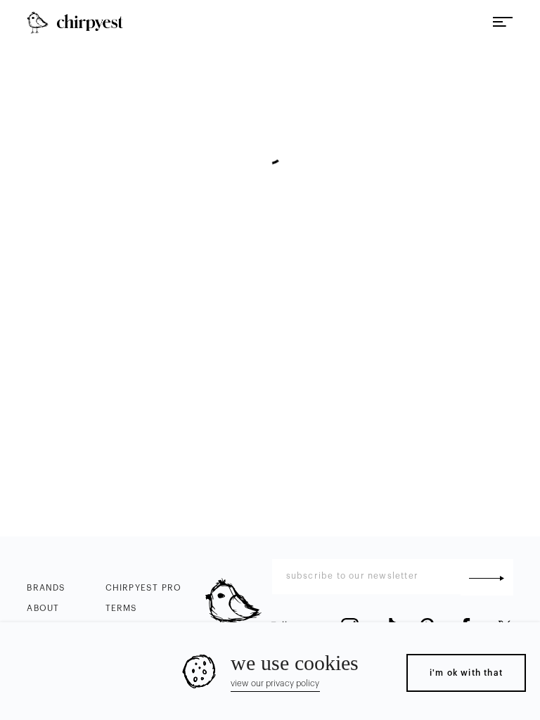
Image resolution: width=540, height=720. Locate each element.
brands (46, 588)
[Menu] (502, 23)
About (43, 608)
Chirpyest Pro (143, 588)
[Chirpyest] (74, 22)
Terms (121, 608)
